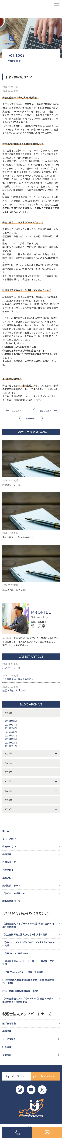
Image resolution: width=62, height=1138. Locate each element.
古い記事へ (16, 410)
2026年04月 (11, 735)
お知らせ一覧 (9, 862)
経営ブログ (8, 877)
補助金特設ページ (11, 901)
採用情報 (6, 854)
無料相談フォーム (11, 885)
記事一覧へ (31, 418)
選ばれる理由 (9, 1023)
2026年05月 (11, 731)
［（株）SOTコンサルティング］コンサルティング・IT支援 (28, 944)
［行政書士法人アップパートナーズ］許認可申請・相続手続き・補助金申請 (27, 1000)
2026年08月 (11, 721)
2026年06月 (11, 728)
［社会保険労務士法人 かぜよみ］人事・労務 (24, 934)
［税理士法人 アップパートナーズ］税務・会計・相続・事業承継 (28, 925)
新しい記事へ (45, 410)
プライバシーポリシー (13, 893)
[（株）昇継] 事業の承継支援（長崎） (20, 990)
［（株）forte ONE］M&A (15, 953)
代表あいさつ (9, 846)
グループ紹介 (9, 838)
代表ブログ (8, 869)
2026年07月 (11, 724)
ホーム (5, 830)
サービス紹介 (9, 1039)
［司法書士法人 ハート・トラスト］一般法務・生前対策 (28, 962)
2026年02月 (11, 742)
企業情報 (6, 1054)
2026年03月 (11, 739)
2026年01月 (11, 746)
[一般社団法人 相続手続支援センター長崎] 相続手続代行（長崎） (28, 981)
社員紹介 (6, 1047)
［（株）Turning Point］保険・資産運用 (22, 972)
